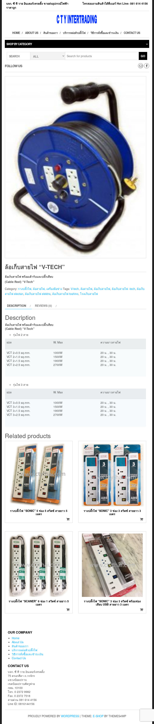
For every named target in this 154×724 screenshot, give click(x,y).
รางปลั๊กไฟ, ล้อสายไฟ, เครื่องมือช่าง (40, 289)
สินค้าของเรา (50, 33)
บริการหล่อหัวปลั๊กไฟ (74, 33)
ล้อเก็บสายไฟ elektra (38, 294)
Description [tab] (16, 306)
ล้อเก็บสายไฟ (102, 289)
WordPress (70, 716)
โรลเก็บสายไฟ (89, 294)
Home (16, 33)
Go (143, 56)
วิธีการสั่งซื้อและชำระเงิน (105, 33)
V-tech (75, 289)
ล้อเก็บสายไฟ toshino (65, 294)
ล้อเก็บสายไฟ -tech (123, 289)
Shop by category (19, 44)
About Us (31, 33)
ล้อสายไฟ (86, 289)
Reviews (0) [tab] (43, 306)
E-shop (98, 716)
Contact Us (132, 33)
